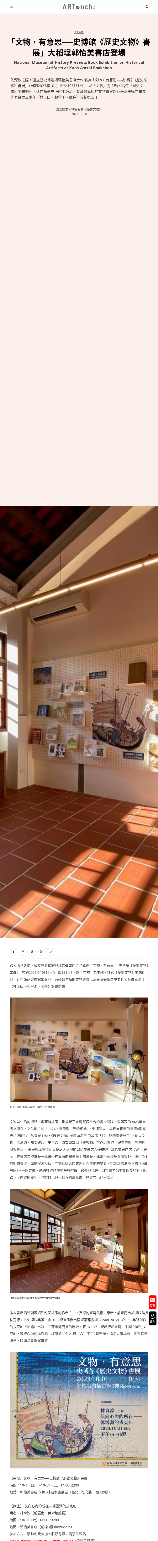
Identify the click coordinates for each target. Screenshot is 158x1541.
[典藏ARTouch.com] (79, 7)
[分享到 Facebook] (13, 952)
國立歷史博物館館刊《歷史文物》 (79, 109)
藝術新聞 (78, 32)
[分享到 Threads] (32, 952)
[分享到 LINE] (23, 952)
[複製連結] (50, 952)
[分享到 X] (41, 952)
